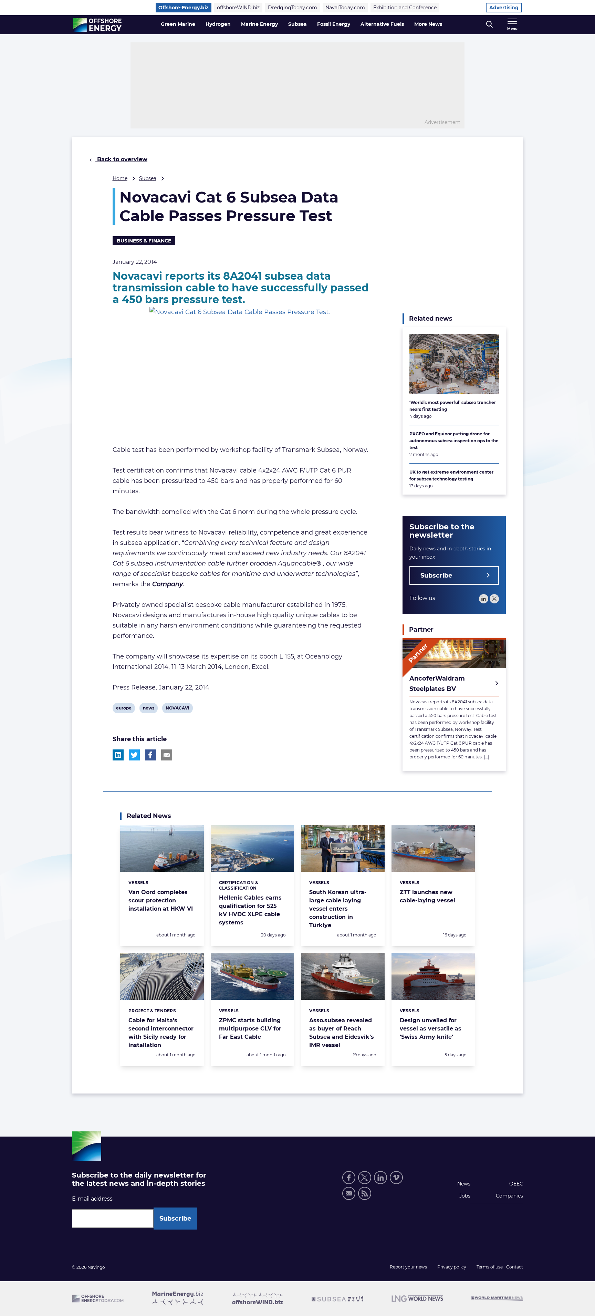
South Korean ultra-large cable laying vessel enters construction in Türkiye (337, 909)
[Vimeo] (396, 1177)
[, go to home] (97, 25)
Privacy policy (451, 1267)
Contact (514, 1267)
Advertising (504, 7)
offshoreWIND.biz (238, 7)
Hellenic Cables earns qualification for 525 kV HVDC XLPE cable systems (250, 910)
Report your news (408, 1267)
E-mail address (92, 1198)
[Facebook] (348, 1177)
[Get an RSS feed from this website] (364, 1193)
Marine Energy (259, 24)
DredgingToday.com (292, 7)
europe (124, 709)
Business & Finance (144, 241)
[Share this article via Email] (166, 754)
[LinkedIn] (483, 598)
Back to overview (121, 159)
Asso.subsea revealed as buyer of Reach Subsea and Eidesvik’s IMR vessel (341, 1032)
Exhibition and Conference (405, 7)
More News (428, 24)
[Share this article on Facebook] (150, 754)
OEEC (516, 1184)
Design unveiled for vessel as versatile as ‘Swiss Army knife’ (430, 1028)
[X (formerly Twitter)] (364, 1177)
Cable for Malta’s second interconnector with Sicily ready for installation (161, 1032)
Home (120, 178)
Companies (509, 1196)
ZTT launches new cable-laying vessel (427, 896)
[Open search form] (489, 24)
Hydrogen (218, 24)
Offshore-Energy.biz (183, 7)
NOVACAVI (177, 709)
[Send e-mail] (348, 1193)
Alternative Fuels (382, 24)
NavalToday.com (345, 7)
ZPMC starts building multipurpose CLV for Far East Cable (250, 1028)
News (463, 1184)
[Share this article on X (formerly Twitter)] (134, 754)
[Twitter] (494, 598)
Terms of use (490, 1267)
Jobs (464, 1196)
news (148, 709)
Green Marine (178, 24)
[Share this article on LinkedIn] (118, 754)
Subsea (297, 24)
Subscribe (436, 575)
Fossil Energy (333, 24)
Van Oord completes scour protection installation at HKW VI (160, 900)
